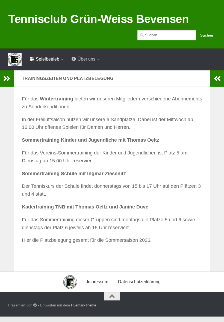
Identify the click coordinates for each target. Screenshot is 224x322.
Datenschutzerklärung (139, 281)
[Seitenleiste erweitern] (7, 78)
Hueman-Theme (83, 305)
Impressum (97, 281)
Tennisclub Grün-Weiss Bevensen (98, 19)
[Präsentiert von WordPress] (35, 305)
